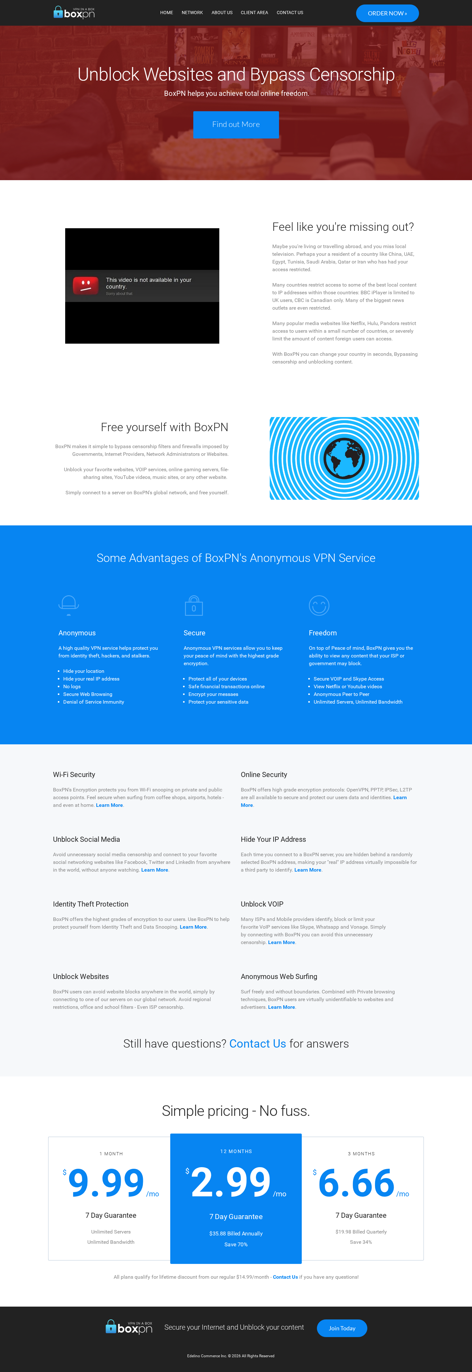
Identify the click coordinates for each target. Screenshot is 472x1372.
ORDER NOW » (387, 13)
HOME (166, 12)
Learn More (109, 805)
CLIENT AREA (254, 12)
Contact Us (257, 1043)
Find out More (236, 124)
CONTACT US (290, 12)
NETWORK (192, 12)
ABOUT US (222, 12)
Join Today (342, 1328)
